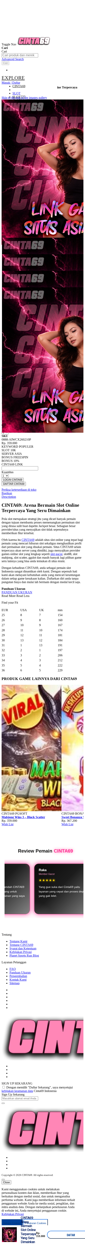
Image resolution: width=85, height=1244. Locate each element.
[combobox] (20, 55)
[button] (10, 245)
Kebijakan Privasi (20, 952)
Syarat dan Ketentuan (22, 948)
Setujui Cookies (12, 1223)
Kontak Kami (17, 979)
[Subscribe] (3, 1103)
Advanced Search (13, 59)
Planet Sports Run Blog (24, 955)
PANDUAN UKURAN (17, 592)
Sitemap (14, 983)
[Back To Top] (3, 1179)
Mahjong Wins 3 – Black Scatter (23, 817)
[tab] (29, 78)
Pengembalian (18, 976)
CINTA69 (28, 539)
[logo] (34, 44)
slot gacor (56, 554)
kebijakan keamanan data (17, 1091)
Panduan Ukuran (20, 972)
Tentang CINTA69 (21, 945)
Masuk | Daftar (11, 82)
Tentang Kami (18, 941)
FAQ (12, 969)
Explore (13, 78)
